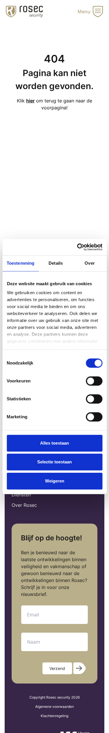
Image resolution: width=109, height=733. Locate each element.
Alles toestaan (54, 443)
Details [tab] (56, 263)
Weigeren (54, 480)
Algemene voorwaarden (54, 706)
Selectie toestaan (54, 461)
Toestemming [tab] (20, 263)
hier (30, 101)
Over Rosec (24, 505)
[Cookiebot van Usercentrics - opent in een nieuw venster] (77, 247)
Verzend (57, 668)
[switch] (94, 381)
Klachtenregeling (54, 716)
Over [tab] (89, 263)
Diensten (21, 495)
